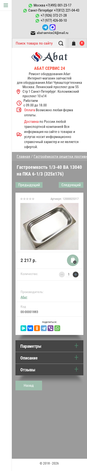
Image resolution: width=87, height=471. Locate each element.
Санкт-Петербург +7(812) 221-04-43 (53, 10)
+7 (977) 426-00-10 (54, 20)
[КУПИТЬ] (73, 260)
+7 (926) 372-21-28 (54, 15)
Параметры (30, 346)
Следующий (71, 185)
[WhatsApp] (57, 328)
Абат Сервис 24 (49, 68)
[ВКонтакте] (30, 328)
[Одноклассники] (37, 328)
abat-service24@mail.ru (52, 33)
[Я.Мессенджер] (23, 328)
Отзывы (27, 369)
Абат (24, 297)
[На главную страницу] (49, 59)
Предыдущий (29, 185)
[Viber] (50, 328)
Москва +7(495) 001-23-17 (52, 5)
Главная (23, 156)
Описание (29, 357)
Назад (29, 385)
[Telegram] (44, 328)
